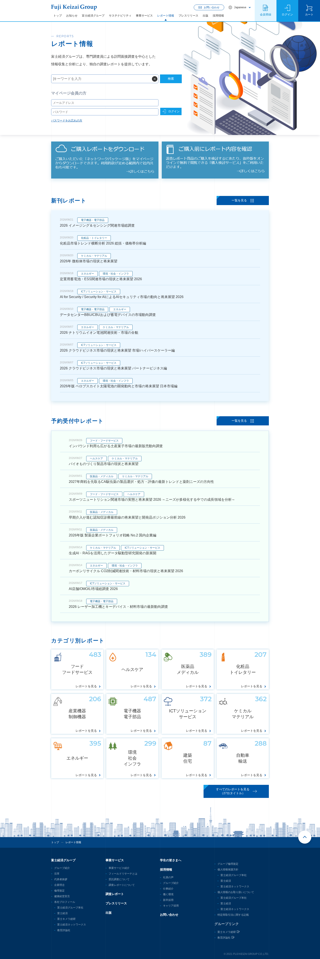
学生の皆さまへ (170, 860)
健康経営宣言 (62, 896)
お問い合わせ (169, 914)
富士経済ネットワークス (71, 924)
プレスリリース (188, 15)
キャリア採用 (171, 905)
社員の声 (168, 877)
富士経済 (62, 913)
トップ (57, 15)
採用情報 (218, 15)
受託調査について (119, 879)
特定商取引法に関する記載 (233, 914)
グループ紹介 (62, 868)
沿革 (56, 873)
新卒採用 (168, 900)
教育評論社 (63, 930)
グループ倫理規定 (227, 863)
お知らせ (71, 15)
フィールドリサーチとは (123, 873)
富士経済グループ (93, 15)
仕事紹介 (168, 888)
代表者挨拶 (60, 879)
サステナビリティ (120, 15)
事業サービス (144, 15)
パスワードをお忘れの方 (66, 120)
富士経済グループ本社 (70, 907)
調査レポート (115, 894)
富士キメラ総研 (66, 918)
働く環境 (168, 894)
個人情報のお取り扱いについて (235, 892)
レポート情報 (165, 15)
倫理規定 (59, 890)
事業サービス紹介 (119, 868)
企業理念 (59, 885)
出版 (205, 15)
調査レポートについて (122, 885)
